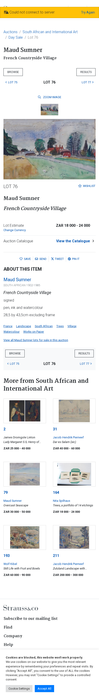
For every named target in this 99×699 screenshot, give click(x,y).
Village (71, 326)
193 (6, 555)
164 (56, 492)
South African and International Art (50, 32)
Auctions (10, 32)
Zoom (51, 97)
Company (13, 636)
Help (8, 645)
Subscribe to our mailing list (31, 619)
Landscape (23, 326)
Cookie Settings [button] (19, 688)
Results (86, 72)
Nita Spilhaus (61, 500)
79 (5, 492)
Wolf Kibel (10, 564)
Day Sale (16, 37)
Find (8, 627)
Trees (60, 326)
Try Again (88, 12)
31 (55, 429)
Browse (13, 72)
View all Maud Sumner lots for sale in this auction (35, 340)
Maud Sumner (17, 279)
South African (44, 326)
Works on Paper (33, 331)
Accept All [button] (44, 688)
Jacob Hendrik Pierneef (68, 437)
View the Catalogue (73, 241)
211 (56, 555)
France (7, 326)
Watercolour (11, 331)
